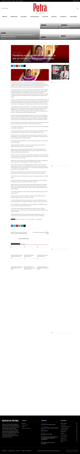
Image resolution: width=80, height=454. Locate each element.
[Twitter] (73, 8)
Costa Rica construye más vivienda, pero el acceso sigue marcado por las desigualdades (49, 438)
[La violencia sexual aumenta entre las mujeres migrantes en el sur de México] (17, 262)
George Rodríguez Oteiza (24, 238)
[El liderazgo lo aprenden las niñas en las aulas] (50, 34)
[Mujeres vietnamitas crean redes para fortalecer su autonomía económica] (20, 29)
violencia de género (32, 219)
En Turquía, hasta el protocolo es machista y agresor (41, 233)
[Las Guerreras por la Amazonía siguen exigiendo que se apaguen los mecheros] (43, 262)
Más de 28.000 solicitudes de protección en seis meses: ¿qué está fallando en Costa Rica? (29, 267)
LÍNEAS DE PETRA (44, 423)
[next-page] (13, 271)
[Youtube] (75, 8)
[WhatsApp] (19, 66)
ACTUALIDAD (43, 435)
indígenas (17, 219)
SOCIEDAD (15, 43)
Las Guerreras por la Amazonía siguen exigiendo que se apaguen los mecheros (43, 267)
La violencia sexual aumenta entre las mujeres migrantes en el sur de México (17, 267)
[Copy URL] (24, 66)
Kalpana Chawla (44, 430)
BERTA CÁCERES (20, 43)
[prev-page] (11, 271)
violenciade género (39, 219)
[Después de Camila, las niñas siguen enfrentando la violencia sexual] (17, 250)
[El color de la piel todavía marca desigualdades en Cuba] (30, 250)
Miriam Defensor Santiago (46, 434)
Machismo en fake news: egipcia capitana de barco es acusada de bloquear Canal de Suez (19, 233)
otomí (27, 219)
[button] (77, 8)
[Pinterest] (17, 66)
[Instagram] (69, 8)
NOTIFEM (42, 429)
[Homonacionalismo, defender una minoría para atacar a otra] (43, 250)
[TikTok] (71, 8)
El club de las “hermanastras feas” (48, 424)
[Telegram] (22, 66)
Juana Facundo (22, 219)
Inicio (12, 43)
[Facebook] (67, 8)
